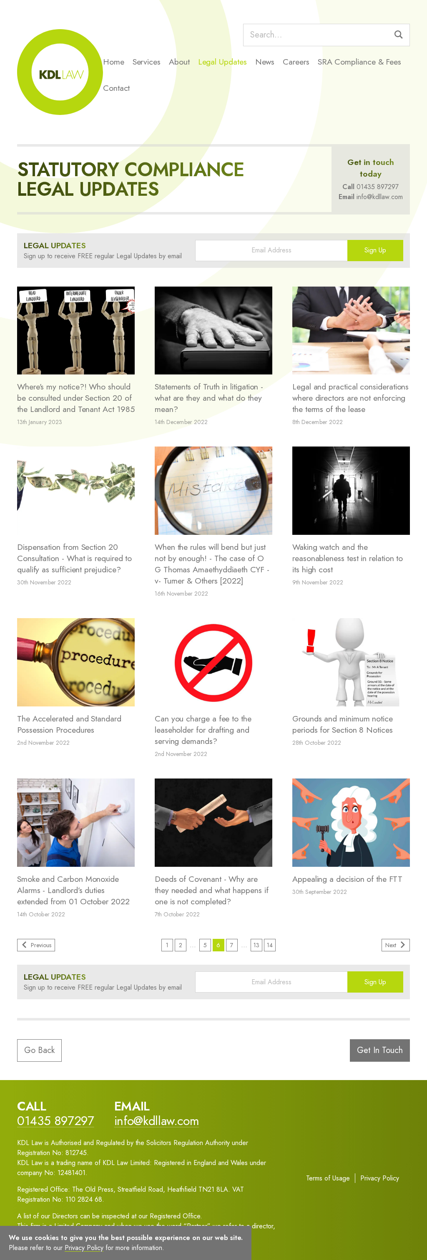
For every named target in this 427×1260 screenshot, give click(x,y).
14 (270, 945)
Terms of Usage (328, 1178)
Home (113, 61)
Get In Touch (380, 1050)
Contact (116, 88)
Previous (41, 945)
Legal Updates (222, 61)
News (265, 61)
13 (256, 945)
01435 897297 (378, 187)
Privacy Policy (379, 1178)
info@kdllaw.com (380, 197)
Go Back (39, 1050)
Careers (296, 61)
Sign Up (375, 250)
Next (390, 945)
